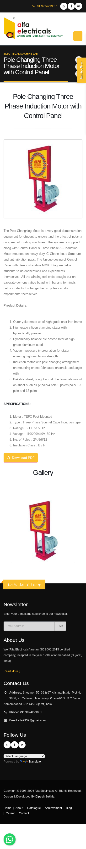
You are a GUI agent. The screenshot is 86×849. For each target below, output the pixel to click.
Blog (69, 807)
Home (7, 807)
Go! (60, 626)
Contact (24, 813)
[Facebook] (71, 6)
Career (10, 813)
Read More (11, 671)
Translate (35, 761)
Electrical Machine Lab (21, 53)
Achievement (53, 807)
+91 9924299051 (46, 6)
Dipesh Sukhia (44, 796)
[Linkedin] (78, 6)
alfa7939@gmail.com (32, 720)
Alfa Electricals (44, 790)
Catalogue (34, 807)
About (19, 807)
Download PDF (23, 458)
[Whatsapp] (63, 6)
